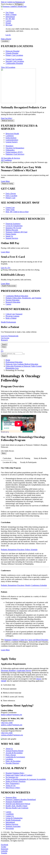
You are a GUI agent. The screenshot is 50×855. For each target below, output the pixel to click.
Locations (9, 759)
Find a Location (11, 196)
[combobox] (11, 353)
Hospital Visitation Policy (15, 773)
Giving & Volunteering (14, 226)
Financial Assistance (13, 224)
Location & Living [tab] (10, 462)
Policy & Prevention (13, 761)
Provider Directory (12, 763)
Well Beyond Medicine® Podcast (18, 804)
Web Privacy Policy (13, 788)
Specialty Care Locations (15, 61)
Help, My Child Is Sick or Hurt (17, 212)
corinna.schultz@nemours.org (12, 735)
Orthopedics (10, 150)
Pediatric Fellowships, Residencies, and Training (23, 298)
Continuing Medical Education (17, 296)
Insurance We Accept (13, 228)
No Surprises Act (12, 777)
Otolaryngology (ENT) (14, 152)
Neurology (9, 146)
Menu (4, 453)
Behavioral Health (12, 134)
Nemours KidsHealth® (14, 802)
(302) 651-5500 (6, 723)
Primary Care (10, 198)
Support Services (12, 238)
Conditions (10, 814)
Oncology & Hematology (15, 148)
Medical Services (12, 824)
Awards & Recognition (14, 753)
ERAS (38, 679)
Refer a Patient (11, 15)
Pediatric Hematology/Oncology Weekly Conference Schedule (24, 585)
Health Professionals (13, 820)
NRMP (3, 681)
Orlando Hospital (12, 53)
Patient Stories (11, 234)
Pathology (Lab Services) (15, 154)
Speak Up (9, 236)
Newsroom (10, 828)
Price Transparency (13, 783)
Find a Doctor (11, 194)
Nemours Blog (11, 797)
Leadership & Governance (15, 757)
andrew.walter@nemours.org (11, 725)
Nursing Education (12, 300)
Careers (8, 21)
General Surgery (12, 142)
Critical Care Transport (14, 314)
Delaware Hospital (12, 51)
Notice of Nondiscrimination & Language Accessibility (26, 779)
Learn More (5, 650)
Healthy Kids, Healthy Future (16, 806)
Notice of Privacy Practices (15, 781)
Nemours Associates (13, 826)
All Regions (19, 4)
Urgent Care (10, 208)
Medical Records (12, 230)
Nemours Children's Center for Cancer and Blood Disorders (26, 640)
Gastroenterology (12, 140)
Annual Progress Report (14, 751)
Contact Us (10, 816)
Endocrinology (11, 138)
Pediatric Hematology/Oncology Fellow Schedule (19, 550)
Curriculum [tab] (7, 458)
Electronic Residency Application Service (16, 670)
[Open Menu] (2, 349)
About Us (9, 749)
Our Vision (10, 12)
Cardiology (10, 136)
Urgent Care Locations (14, 59)
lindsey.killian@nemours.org (11, 715)
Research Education (13, 302)
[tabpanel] (25, 561)
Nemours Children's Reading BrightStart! (21, 799)
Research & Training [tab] (22, 458)
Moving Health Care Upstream (17, 808)
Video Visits (10, 210)
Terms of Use (10, 785)
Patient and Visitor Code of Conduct (19, 775)
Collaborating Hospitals (14, 63)
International (10, 17)
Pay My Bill (10, 19)
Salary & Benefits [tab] (40, 458)
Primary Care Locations (14, 55)
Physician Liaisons (12, 316)
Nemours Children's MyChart (16, 232)
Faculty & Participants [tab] (28, 462)
